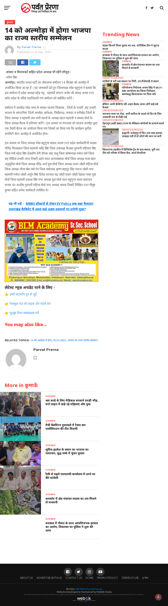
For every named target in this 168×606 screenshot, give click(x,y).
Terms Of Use (130, 577)
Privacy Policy (107, 577)
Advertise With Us (49, 577)
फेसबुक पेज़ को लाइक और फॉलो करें (30, 303)
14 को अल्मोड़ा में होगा (41, 340)
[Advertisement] (133, 186)
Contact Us (73, 577)
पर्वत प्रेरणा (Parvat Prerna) (88, 588)
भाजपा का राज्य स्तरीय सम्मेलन (83, 340)
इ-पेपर (145, 577)
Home (89, 577)
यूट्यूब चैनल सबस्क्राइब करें (24, 313)
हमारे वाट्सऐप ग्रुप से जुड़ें (23, 294)
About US (26, 577)
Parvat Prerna (31, 47)
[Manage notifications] (158, 597)
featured (59, 340)
